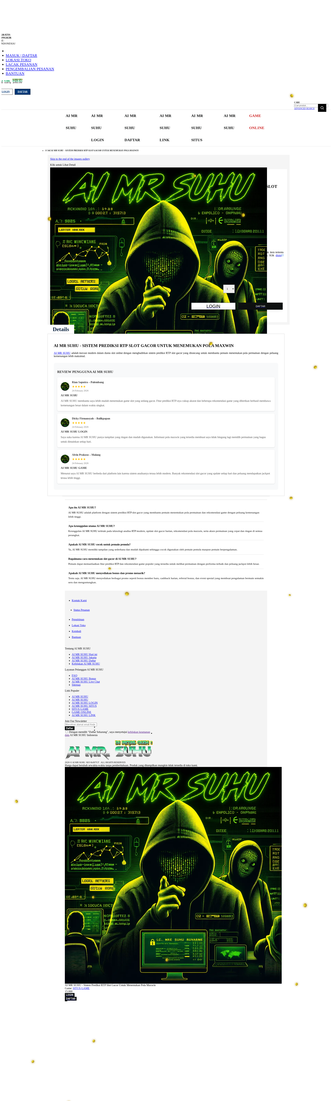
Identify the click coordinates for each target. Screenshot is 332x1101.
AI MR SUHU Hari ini (84, 654)
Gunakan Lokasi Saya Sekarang (18, 1012)
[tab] (61, 329)
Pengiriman (78, 619)
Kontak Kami (79, 600)
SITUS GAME (80, 709)
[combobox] (311, 105)
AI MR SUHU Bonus (84, 678)
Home (48, 150)
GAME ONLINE (81, 712)
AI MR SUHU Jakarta (84, 657)
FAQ (74, 675)
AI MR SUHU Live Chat (86, 681)
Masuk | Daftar (21, 55)
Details (61, 329)
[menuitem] (72, 122)
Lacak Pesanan (21, 64)
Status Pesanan (81, 609)
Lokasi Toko (18, 60)
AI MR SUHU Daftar (84, 660)
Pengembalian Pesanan (30, 69)
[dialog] (166, 1007)
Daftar (22, 91)
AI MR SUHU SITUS (84, 705)
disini (279, 255)
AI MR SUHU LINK (84, 715)
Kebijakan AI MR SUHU (86, 663)
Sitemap (76, 684)
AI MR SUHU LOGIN (85, 702)
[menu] (166, 128)
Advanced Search (304, 108)
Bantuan (15, 73)
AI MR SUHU (62, 353)
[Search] (322, 108)
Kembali (76, 631)
